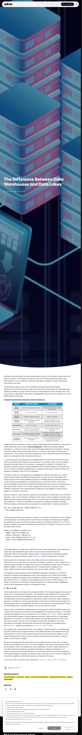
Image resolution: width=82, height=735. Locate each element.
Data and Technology (9, 677)
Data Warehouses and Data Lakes (57, 677)
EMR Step (46, 625)
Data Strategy (20, 677)
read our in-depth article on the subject (53, 660)
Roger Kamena (15, 667)
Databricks (69, 677)
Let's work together (67, 4)
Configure (40, 728)
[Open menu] (76, 4)
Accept (54, 728)
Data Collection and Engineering (39, 677)
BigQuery (27, 677)
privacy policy (28, 719)
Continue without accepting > (68, 728)
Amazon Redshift (8, 679)
